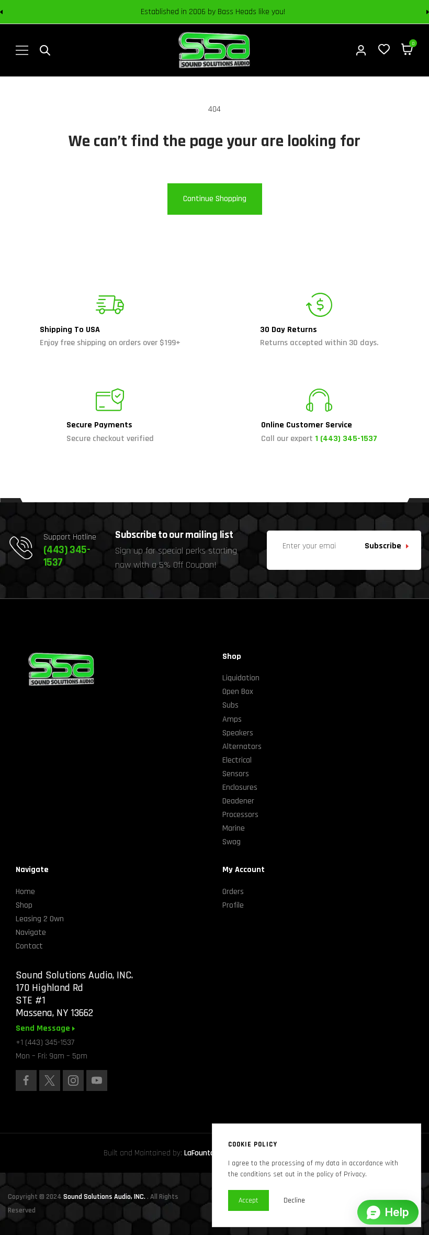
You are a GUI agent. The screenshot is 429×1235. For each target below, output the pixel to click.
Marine (233, 828)
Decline (294, 1200)
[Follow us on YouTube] (96, 1080)
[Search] (45, 50)
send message (44, 1028)
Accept (248, 1200)
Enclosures (239, 787)
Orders (233, 891)
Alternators (242, 746)
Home (25, 891)
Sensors (235, 773)
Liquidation (240, 677)
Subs (230, 705)
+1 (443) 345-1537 (45, 1042)
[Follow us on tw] (49, 1080)
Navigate (31, 932)
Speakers (237, 732)
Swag (231, 841)
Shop (24, 905)
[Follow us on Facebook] (26, 1080)
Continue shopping (214, 198)
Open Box (237, 691)
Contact (29, 946)
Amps (232, 719)
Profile (233, 905)
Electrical (237, 760)
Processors (240, 814)
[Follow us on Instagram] (73, 1080)
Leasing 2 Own (40, 918)
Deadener (238, 801)
